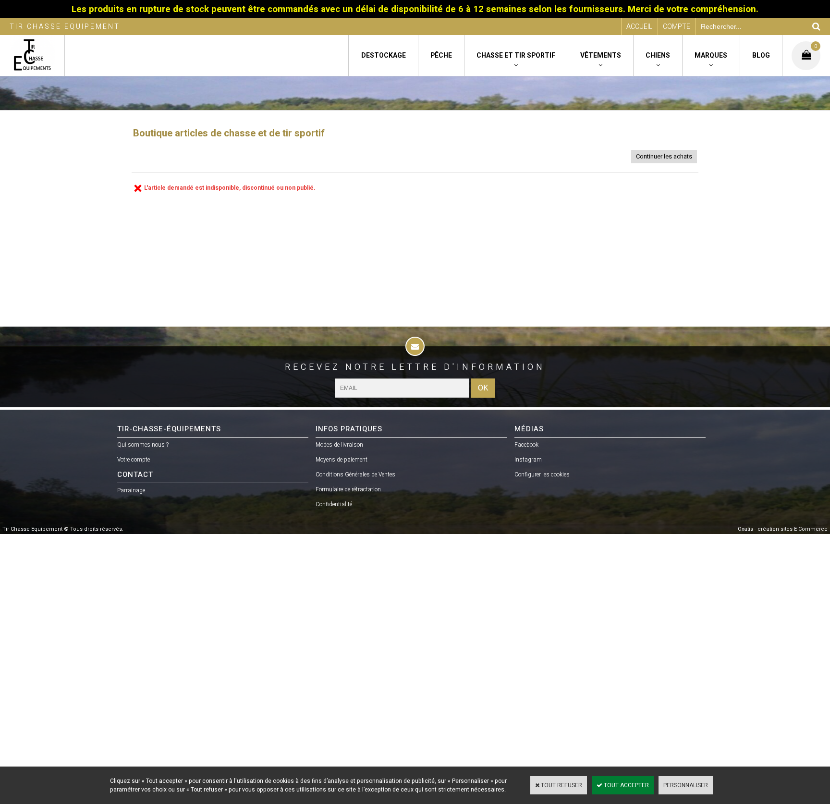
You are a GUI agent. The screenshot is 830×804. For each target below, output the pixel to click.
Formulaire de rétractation (348, 489)
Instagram (528, 459)
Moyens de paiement (341, 459)
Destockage (383, 55)
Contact (135, 474)
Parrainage (131, 490)
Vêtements (600, 55)
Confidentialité (334, 504)
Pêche (441, 55)
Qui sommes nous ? (143, 444)
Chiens (658, 55)
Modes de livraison (339, 444)
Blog (761, 55)
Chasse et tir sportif (515, 55)
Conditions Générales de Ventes (355, 474)
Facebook (526, 444)
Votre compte (133, 459)
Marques (711, 55)
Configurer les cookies (542, 474)
